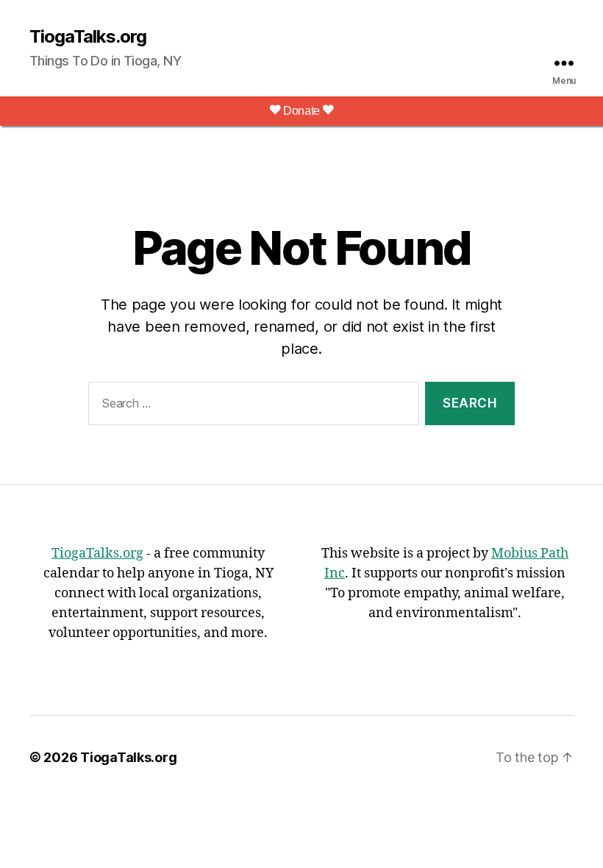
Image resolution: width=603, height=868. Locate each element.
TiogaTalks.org (87, 37)
